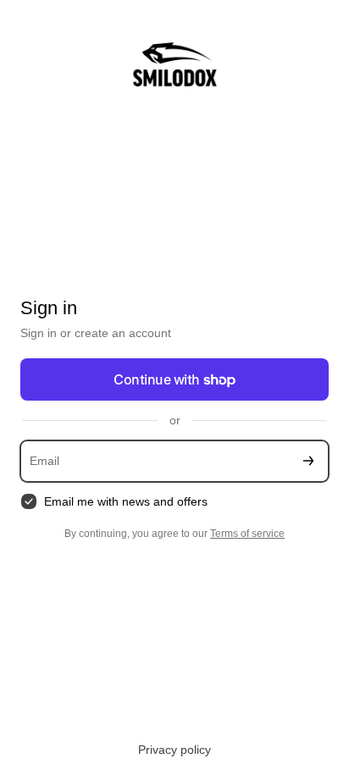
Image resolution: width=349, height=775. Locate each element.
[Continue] (308, 461)
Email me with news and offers (126, 501)
